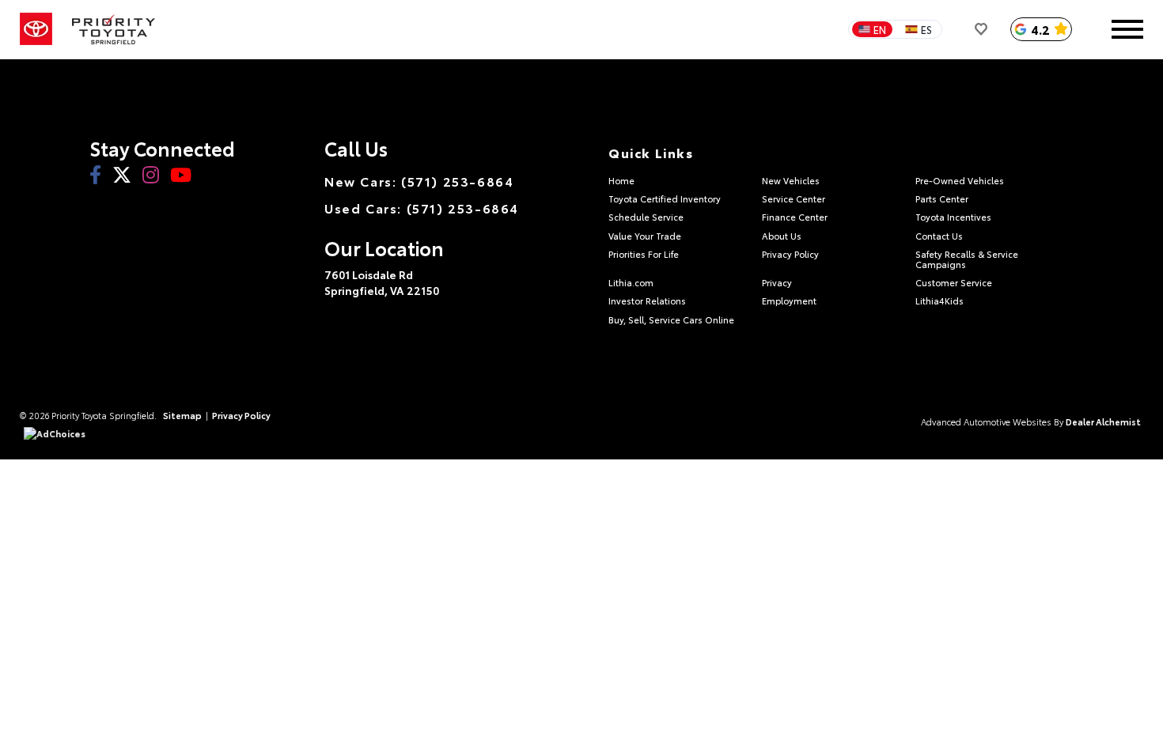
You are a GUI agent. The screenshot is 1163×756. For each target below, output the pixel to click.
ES (926, 29)
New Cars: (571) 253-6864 (418, 181)
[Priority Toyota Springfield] (113, 29)
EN (879, 29)
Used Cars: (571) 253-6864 (421, 208)
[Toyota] (36, 29)
